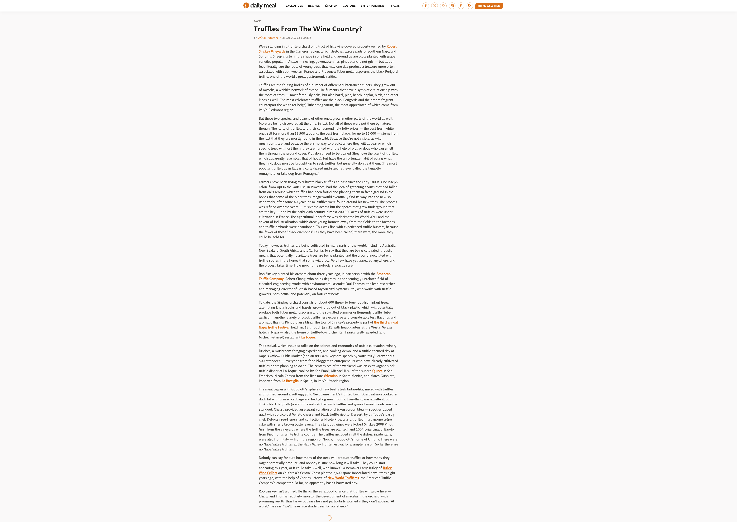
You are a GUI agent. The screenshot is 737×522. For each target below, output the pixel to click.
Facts (395, 5)
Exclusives (294, 5)
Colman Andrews (268, 37)
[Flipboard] (461, 5)
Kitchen (331, 5)
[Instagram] (452, 5)
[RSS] (470, 5)
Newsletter (491, 6)
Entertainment (373, 5)
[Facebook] (425, 5)
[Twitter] (434, 5)
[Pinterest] (443, 5)
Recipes (314, 5)
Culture (349, 5)
